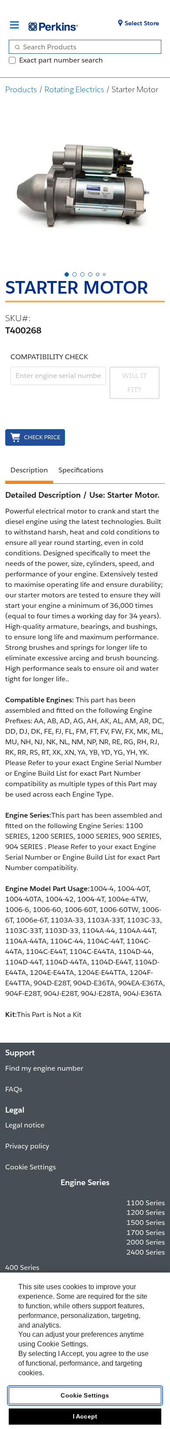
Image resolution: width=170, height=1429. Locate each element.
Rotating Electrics (74, 89)
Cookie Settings (85, 1395)
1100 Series (145, 1202)
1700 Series (145, 1232)
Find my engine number (44, 1068)
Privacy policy (27, 1146)
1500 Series (145, 1222)
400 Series (22, 1267)
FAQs (13, 1089)
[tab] (67, 274)
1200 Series (145, 1212)
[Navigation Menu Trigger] (14, 25)
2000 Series (145, 1242)
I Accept (85, 1416)
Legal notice (24, 1125)
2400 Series (145, 1252)
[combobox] (81, 46)
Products (21, 89)
